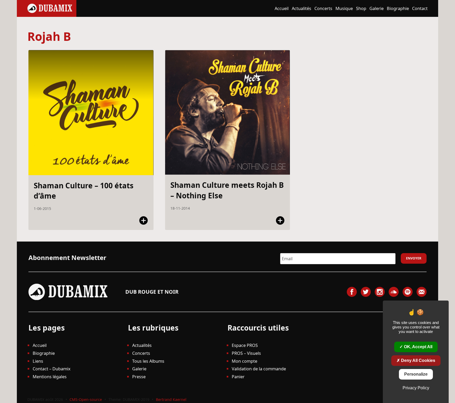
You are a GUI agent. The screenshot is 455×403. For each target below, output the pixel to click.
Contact (420, 8)
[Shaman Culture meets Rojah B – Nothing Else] (227, 112)
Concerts (323, 8)
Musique (344, 8)
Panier (238, 376)
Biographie (398, 8)
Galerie (376, 8)
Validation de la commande (259, 369)
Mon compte (244, 361)
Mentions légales (50, 376)
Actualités (301, 8)
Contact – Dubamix (52, 369)
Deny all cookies (417, 360)
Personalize (416, 374)
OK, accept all (417, 347)
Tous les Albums (148, 361)
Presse (139, 376)
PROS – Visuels (246, 353)
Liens (38, 361)
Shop (361, 8)
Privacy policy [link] (416, 388)
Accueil (282, 8)
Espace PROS (245, 345)
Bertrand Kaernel (171, 399)
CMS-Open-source (86, 399)
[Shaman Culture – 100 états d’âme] (91, 112)
